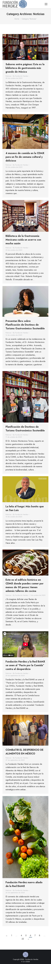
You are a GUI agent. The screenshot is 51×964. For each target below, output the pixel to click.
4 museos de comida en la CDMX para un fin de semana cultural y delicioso (25, 156)
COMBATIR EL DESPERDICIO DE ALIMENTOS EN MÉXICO (24, 751)
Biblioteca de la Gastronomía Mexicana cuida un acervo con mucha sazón (23, 239)
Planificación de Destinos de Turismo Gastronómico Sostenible (25, 428)
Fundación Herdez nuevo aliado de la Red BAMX (24, 884)
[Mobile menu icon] (46, 4)
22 (23, 938)
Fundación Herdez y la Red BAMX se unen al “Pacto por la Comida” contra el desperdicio (25, 665)
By (20, 76)
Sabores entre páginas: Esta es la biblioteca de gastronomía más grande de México (25, 68)
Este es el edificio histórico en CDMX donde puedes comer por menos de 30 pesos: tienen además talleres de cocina (24, 585)
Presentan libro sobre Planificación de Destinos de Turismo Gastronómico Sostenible (25, 324)
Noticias (8, 76)
